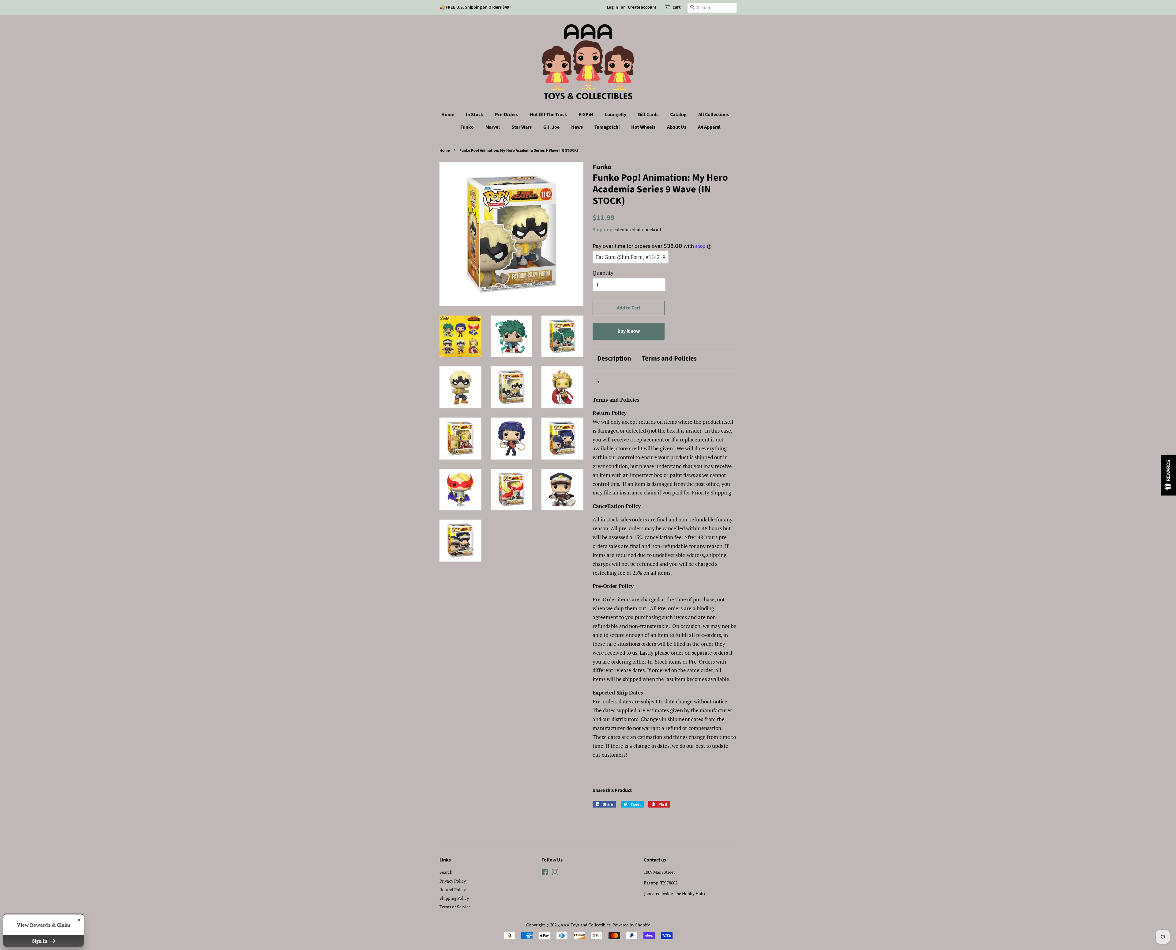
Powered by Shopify (631, 925)
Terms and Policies (669, 358)
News (577, 127)
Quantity (603, 272)
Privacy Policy (452, 881)
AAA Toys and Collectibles (585, 925)
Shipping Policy (454, 898)
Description (614, 358)
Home (447, 114)
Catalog (678, 114)
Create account (642, 7)
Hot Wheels (643, 127)
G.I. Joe (551, 127)
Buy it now (628, 331)
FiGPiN (586, 114)
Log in (612, 7)
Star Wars (521, 127)
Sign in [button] (40, 941)
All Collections (713, 114)
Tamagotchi (607, 127)
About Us (676, 127)
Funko (467, 127)
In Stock (474, 114)
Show (1168, 475)
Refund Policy (452, 889)
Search (445, 872)
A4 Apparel (709, 127)
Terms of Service (455, 907)
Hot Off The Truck (548, 114)
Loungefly (615, 114)
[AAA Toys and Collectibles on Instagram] (555, 873)
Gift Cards (648, 114)
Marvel (492, 127)
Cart (676, 7)
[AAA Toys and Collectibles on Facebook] (544, 873)
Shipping (602, 229)
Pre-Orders (506, 114)
